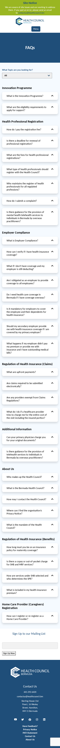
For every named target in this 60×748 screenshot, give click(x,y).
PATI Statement (30, 732)
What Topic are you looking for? (17, 70)
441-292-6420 (30, 692)
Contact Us (30, 736)
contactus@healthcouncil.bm (31, 12)
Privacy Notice (30, 729)
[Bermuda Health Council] (30, 21)
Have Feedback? (30, 726)
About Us (30, 739)
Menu (36, 29)
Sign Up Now (9, 653)
